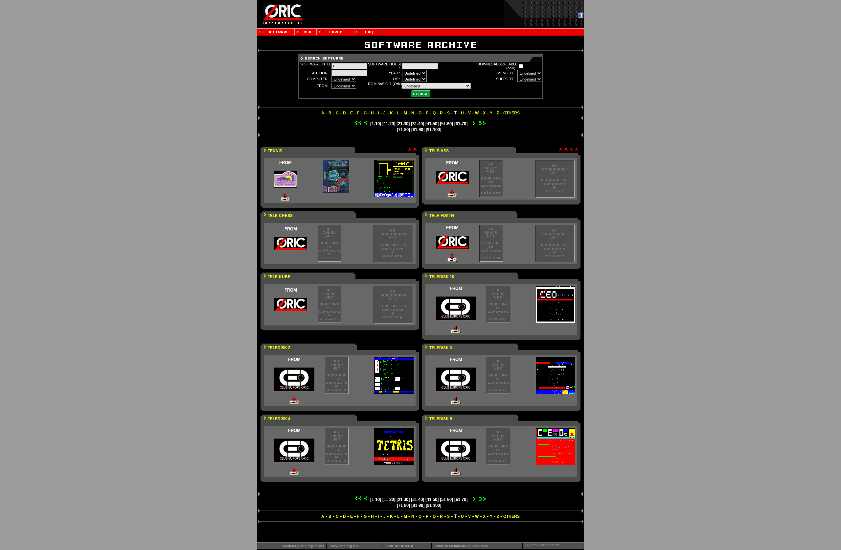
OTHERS (511, 113)
